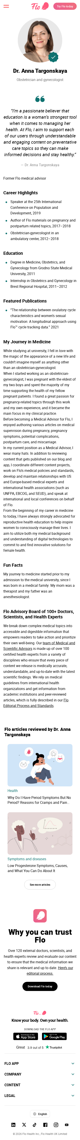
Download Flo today (40, 986)
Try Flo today (65, 6)
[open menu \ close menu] (6, 6)
